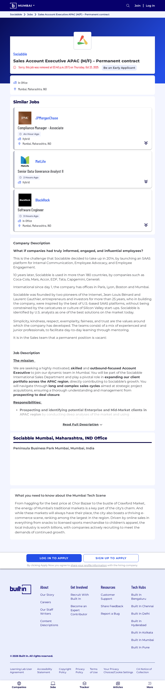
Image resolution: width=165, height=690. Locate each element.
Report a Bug (110, 613)
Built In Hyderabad (138, 623)
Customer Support (108, 597)
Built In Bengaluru (138, 597)
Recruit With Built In (80, 597)
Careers (45, 602)
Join (138, 5)
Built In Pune (140, 647)
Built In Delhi (140, 613)
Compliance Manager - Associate (40, 127)
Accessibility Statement (44, 670)
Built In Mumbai (142, 640)
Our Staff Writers (46, 611)
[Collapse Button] (146, 143)
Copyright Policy (65, 670)
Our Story (47, 595)
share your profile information (89, 565)
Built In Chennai (142, 606)
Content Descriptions (49, 623)
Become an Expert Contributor (79, 610)
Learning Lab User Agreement (21, 670)
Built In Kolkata (142, 632)
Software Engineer (31, 209)
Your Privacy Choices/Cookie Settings (118, 670)
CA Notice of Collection (144, 670)
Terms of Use (94, 670)
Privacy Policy (80, 670)
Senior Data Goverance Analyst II (40, 171)
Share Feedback (112, 606)
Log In (150, 5)
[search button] (128, 5)
